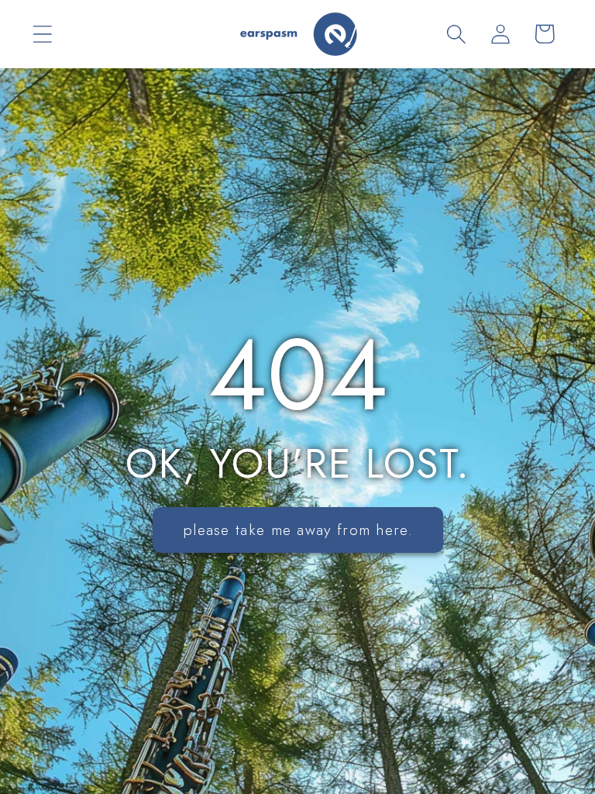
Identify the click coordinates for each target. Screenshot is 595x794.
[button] (42, 34)
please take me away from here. (298, 529)
